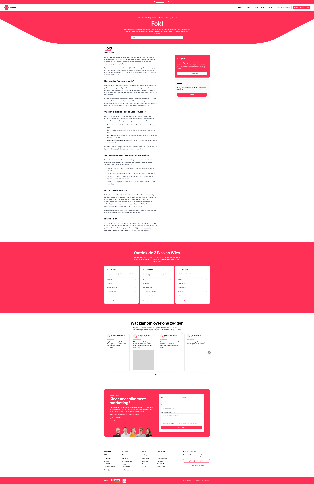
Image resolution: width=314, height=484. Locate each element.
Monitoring (145, 470)
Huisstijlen (107, 470)
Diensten (248, 7)
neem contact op (125, 230)
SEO (123, 455)
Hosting (144, 455)
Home (240, 7)
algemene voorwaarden (190, 423)
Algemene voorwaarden (161, 462)
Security (144, 466)
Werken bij (160, 455)
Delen (192, 94)
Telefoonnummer (165, 405)
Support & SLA (145, 462)
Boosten (125, 451)
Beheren (145, 451)
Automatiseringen (109, 466)
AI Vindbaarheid (127, 461)
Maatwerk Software (107, 462)
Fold (175, 18)
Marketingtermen (150, 18)
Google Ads (125, 458)
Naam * (163, 397)
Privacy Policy (161, 466)
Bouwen (107, 451)
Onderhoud (145, 458)
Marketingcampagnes (128, 470)
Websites (107, 455)
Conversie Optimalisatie (126, 465)
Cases (256, 7)
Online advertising (165, 18)
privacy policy (178, 423)
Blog (262, 7)
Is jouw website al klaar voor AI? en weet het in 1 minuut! (157, 2)
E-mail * (184, 397)
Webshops (107, 458)
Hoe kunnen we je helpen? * (168, 412)
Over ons (270, 7)
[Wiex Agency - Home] (11, 7)
